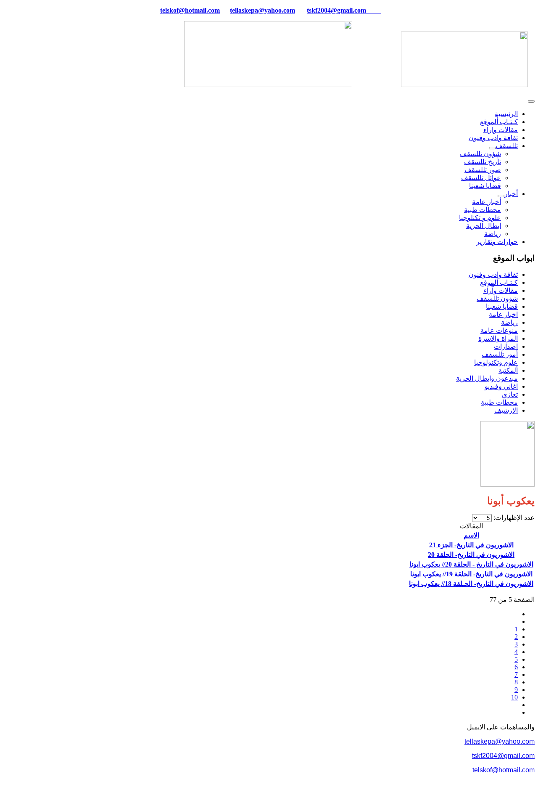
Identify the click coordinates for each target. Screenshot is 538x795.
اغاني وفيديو (501, 386)
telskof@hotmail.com (503, 770)
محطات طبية (482, 209)
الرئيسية (506, 113)
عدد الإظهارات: (513, 517)
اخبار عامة (503, 314)
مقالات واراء (500, 129)
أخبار (511, 193)
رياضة (492, 233)
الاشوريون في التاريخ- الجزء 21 (471, 545)
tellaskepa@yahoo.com (262, 10)
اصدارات (506, 346)
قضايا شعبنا (485, 185)
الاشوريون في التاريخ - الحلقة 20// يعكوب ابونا (471, 564)
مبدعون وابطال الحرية (487, 378)
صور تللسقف (482, 169)
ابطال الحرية (483, 225)
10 (514, 697)
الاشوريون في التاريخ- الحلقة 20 (471, 554)
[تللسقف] (492, 148)
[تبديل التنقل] (531, 101)
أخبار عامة (486, 201)
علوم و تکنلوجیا (480, 217)
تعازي (510, 394)
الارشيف (506, 410)
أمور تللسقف (500, 354)
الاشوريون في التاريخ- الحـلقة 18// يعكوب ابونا (471, 583)
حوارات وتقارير (497, 241)
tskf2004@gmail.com (336, 10)
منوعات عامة (499, 330)
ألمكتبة (508, 370)
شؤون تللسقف (480, 153)
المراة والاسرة (498, 338)
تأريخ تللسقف (482, 161)
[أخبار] (501, 196)
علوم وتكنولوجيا (496, 362)
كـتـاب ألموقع (499, 121)
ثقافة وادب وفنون (493, 137)
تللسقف (507, 145)
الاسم (471, 535)
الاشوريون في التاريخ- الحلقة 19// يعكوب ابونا (471, 574)
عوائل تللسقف (481, 177)
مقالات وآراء (500, 290)
